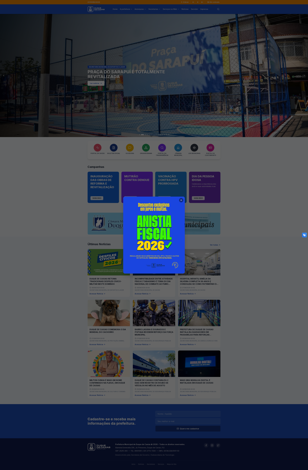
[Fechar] (181, 200)
